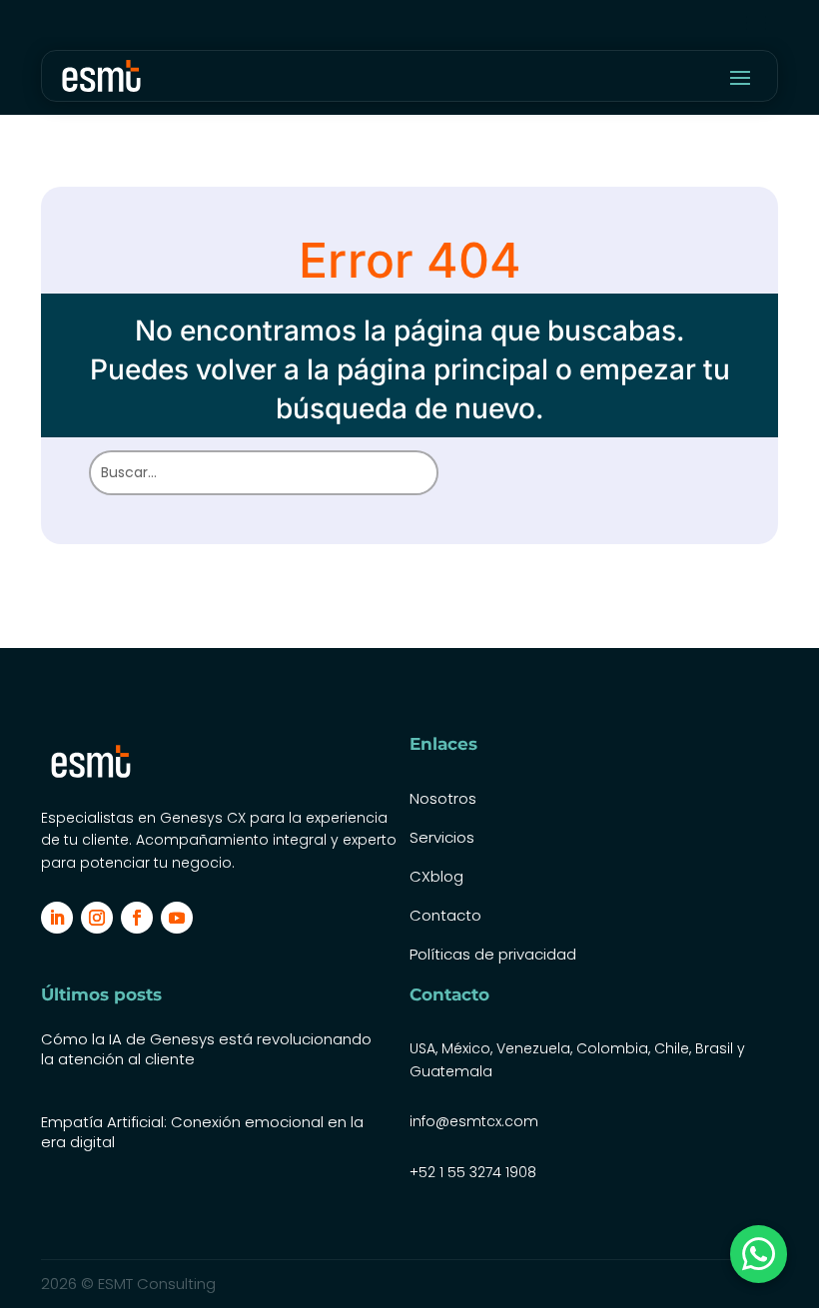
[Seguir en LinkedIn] (57, 918)
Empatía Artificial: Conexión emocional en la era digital (202, 1131)
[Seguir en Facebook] (137, 918)
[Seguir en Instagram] (97, 918)
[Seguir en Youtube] (177, 918)
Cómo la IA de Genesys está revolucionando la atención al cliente (206, 1048)
